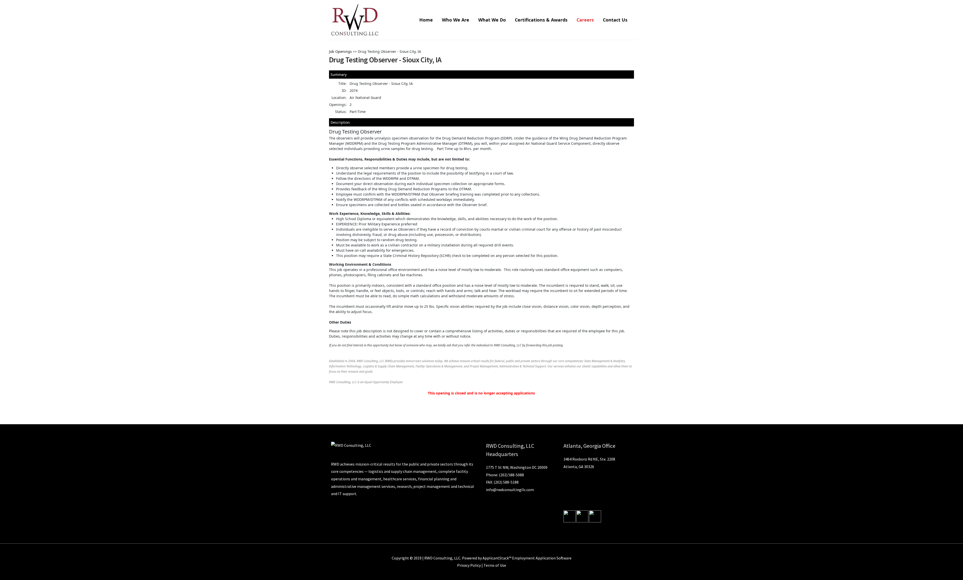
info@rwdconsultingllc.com (510, 489)
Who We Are (455, 20)
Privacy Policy (469, 565)
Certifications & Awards (541, 20)
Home (426, 20)
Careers (585, 20)
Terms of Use (495, 565)
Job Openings (340, 51)
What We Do (492, 20)
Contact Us (615, 20)
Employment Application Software (542, 557)
